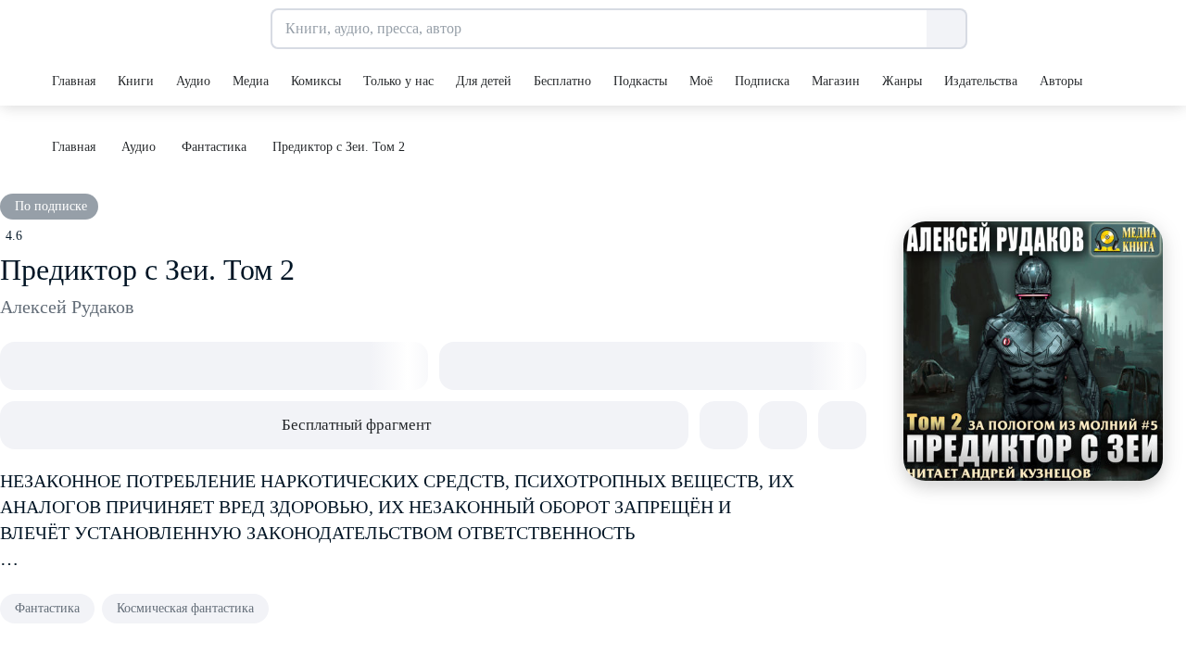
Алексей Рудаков (66, 306)
